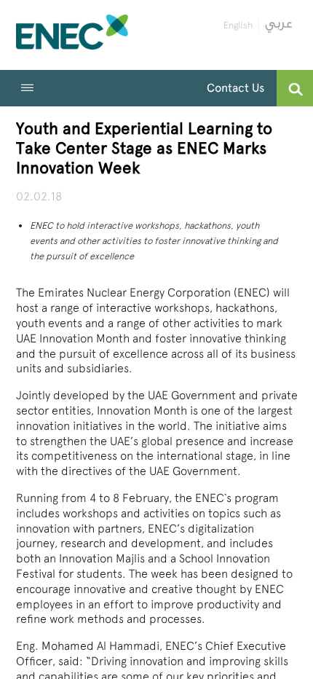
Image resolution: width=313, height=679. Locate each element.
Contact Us (235, 88)
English (238, 25)
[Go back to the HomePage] (72, 35)
